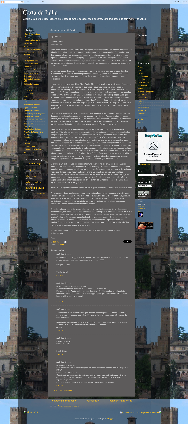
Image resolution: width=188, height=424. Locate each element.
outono (141, 104)
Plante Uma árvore (31, 117)
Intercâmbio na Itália (32, 105)
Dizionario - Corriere (32, 84)
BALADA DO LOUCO (35, 188)
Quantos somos (30, 123)
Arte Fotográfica (33, 182)
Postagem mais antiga (120, 400)
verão (140, 119)
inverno (141, 95)
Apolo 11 (27, 46)
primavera (142, 110)
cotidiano (60, 245)
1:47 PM (59, 354)
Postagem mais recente (64, 400)
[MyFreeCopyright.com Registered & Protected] (139, 413)
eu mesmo (142, 86)
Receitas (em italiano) (32, 129)
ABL (25, 37)
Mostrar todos (41, 193)
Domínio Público (30, 87)
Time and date (29, 146)
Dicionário (28, 76)
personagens (143, 107)
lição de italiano (144, 98)
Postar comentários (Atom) (68, 406)
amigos (141, 70)
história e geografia (146, 92)
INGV (26, 96)
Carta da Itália (40, 12)
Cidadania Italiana (31, 64)
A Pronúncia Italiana (32, 34)
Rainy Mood (28, 126)
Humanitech (28, 93)
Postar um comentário (63, 390)
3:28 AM (59, 275)
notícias (141, 101)
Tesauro (27, 143)
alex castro (31, 176)
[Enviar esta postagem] (65, 242)
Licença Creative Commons (142, 208)
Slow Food (28, 140)
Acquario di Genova (32, 40)
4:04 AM (59, 302)
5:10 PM (59, 385)
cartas (140, 73)
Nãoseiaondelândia (31, 111)
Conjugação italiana (32, 70)
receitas (141, 113)
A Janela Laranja (33, 164)
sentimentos (143, 116)
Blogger (110, 419)
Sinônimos (28, 137)
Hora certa (28, 90)
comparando (143, 76)
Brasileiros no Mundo (32, 49)
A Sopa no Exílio (33, 170)
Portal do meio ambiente (33, 120)
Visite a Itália (29, 153)
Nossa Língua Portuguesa (34, 114)
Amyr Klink (28, 43)
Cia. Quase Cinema (32, 61)
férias (140, 89)
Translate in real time (32, 149)
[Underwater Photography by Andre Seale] (145, 164)
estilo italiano (143, 82)
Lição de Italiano (30, 108)
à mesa (141, 67)
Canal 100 (28, 58)
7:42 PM (59, 330)
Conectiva (28, 67)
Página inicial (92, 400)
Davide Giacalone (31, 73)
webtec (141, 122)
